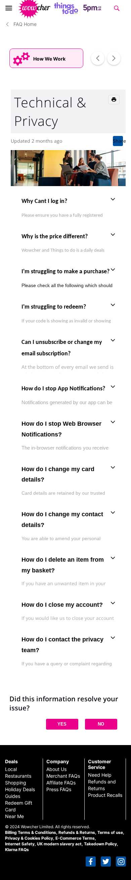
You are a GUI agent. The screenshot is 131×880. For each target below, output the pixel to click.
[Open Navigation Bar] (10, 8)
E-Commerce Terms (75, 838)
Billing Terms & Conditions (30, 832)
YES (62, 724)
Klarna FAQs (17, 849)
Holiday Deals (20, 789)
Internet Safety (20, 843)
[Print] (114, 99)
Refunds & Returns (76, 832)
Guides (12, 796)
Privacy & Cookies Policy (29, 838)
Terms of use (110, 832)
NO (101, 724)
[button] (91, 861)
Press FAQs (58, 789)
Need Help (100, 775)
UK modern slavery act (59, 843)
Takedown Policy (100, 843)
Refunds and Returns (102, 785)
